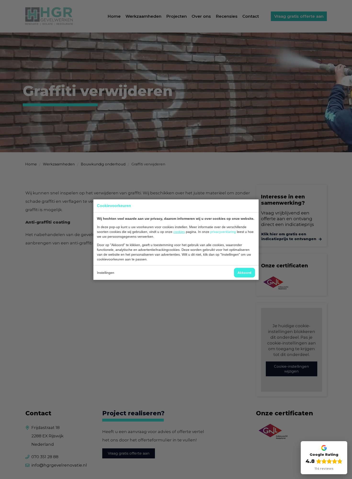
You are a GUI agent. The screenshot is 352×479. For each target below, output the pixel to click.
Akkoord (244, 273)
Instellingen (105, 273)
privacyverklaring (223, 232)
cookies (179, 232)
